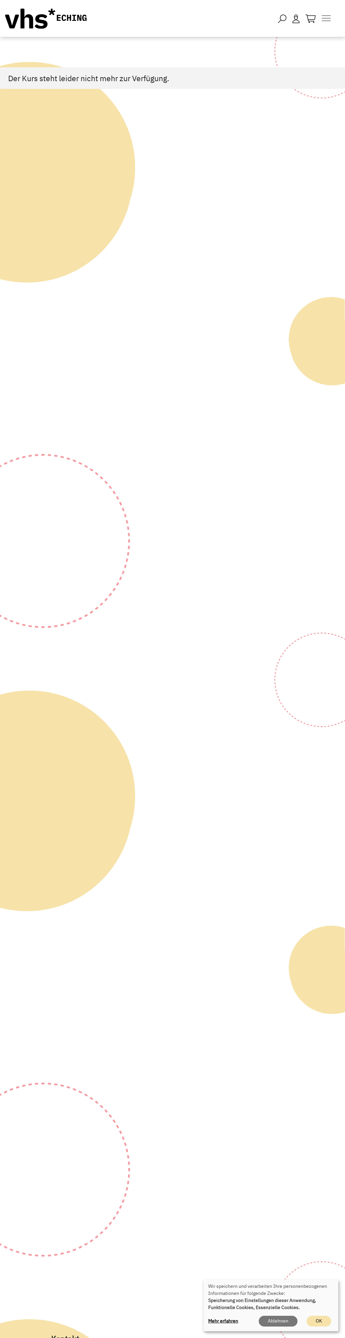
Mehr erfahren (223, 1321)
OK (319, 1321)
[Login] (296, 18)
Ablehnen (278, 1321)
